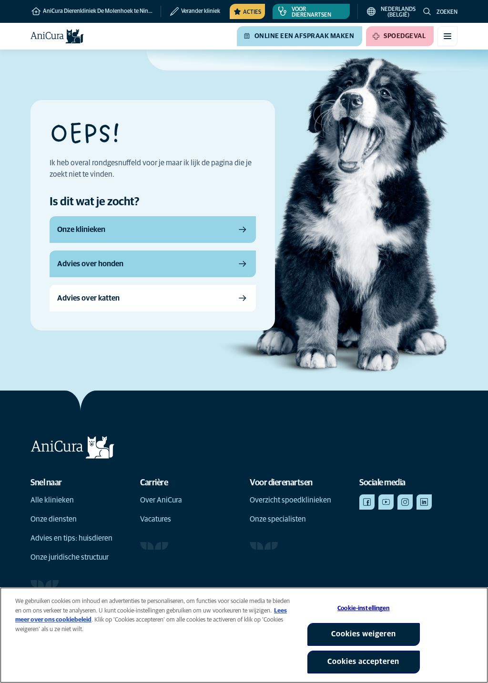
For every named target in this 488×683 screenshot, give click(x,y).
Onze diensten (53, 519)
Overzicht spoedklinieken (290, 500)
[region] (244, 635)
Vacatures (155, 519)
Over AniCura (161, 500)
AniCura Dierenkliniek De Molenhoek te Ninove (99, 11)
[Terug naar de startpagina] (57, 36)
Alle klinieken (52, 500)
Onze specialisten (278, 519)
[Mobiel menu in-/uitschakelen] (447, 36)
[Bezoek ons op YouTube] (386, 502)
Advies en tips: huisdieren (71, 538)
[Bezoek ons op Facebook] (367, 502)
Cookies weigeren (363, 634)
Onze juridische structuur (69, 557)
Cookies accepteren (363, 661)
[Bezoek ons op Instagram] (405, 502)
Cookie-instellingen (363, 608)
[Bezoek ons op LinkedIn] (424, 502)
